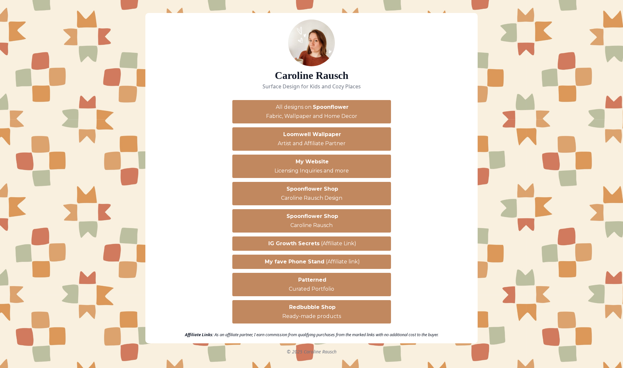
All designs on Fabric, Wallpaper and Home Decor (311, 111)
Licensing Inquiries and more (312, 166)
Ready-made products (311, 311)
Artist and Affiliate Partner (312, 138)
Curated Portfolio (311, 284)
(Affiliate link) (312, 262)
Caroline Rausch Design (311, 193)
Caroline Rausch (312, 220)
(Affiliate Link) (312, 243)
